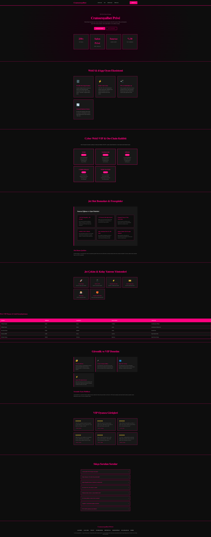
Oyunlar (100, 2)
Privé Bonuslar (108, 530)
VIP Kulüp (92, 530)
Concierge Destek (99, 530)
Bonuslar (110, 2)
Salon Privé (79, 530)
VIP (104, 2)
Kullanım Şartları (125, 530)
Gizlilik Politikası (116, 530)
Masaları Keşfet (111, 28)
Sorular (116, 2)
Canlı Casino (86, 530)
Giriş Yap (134, 2)
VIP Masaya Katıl (99, 28)
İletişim (132, 530)
